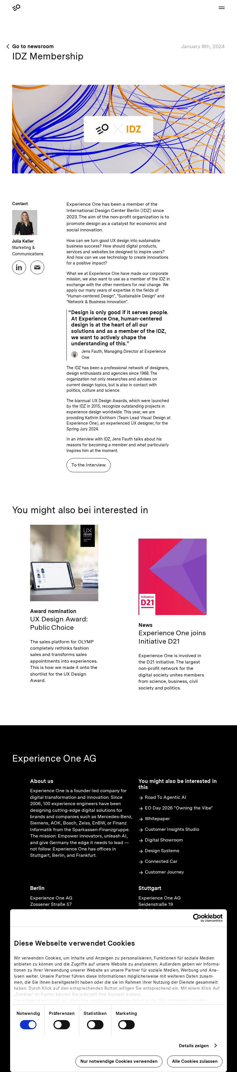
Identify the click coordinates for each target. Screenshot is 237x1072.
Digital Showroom (164, 840)
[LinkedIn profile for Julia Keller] (19, 267)
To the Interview (88, 465)
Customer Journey (164, 872)
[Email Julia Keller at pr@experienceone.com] (37, 267)
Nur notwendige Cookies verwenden (119, 1061)
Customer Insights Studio (172, 829)
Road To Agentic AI (165, 797)
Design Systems (162, 850)
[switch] (61, 1024)
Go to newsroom (33, 46)
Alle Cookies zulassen (195, 1061)
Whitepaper (157, 818)
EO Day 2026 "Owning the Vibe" (179, 808)
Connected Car (161, 861)
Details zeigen (194, 1045)
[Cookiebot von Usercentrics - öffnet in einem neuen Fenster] (197, 918)
